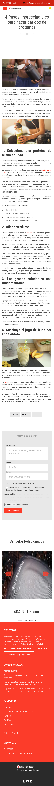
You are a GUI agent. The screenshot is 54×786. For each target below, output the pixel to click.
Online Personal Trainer (31, 770)
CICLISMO (8, 720)
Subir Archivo (26, 497)
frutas (7, 382)
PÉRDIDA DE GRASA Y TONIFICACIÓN (18, 712)
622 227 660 (11, 3)
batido (29, 233)
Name (8, 462)
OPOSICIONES (9, 724)
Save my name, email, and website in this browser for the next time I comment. (25, 488)
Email (8, 472)
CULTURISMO (9, 729)
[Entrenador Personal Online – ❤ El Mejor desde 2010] (15, 8)
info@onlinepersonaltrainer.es (37, 3)
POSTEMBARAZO (11, 733)
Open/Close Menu (4, 8)
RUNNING (8, 716)
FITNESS (7, 707)
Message (10, 445)
